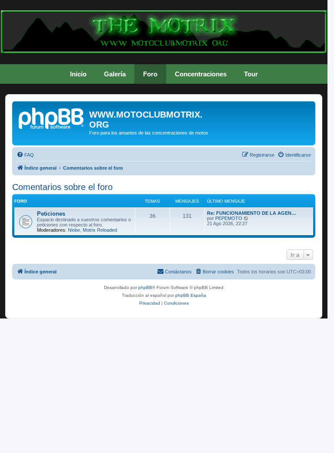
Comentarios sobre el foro (62, 187)
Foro (150, 74)
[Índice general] (51, 117)
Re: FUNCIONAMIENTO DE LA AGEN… (251, 213)
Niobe (74, 230)
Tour (251, 74)
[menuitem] (25, 155)
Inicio (78, 74)
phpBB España (190, 295)
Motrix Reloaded (100, 230)
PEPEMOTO (228, 218)
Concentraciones (201, 74)
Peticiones (51, 213)
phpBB (145, 287)
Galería (115, 74)
